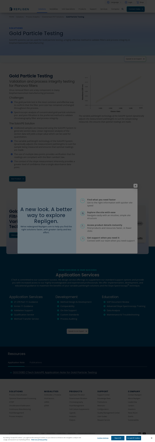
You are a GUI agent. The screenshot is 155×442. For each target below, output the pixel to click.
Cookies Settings (102, 438)
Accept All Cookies (133, 438)
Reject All (118, 438)
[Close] (151, 438)
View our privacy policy (39, 440)
